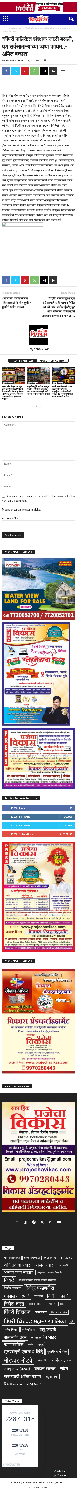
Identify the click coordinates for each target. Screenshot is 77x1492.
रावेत (64, 1368)
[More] (63, 71)
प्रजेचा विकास (11, 1329)
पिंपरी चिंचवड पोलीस (59, 1312)
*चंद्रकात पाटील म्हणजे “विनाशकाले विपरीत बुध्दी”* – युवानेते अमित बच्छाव (18, 302)
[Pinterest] (25, 71)
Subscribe (65, 834)
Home (5, 28)
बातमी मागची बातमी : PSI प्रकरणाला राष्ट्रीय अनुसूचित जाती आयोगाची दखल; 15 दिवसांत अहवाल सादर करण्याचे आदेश (62, 391)
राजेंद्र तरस (61, 1360)
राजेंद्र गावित (42, 1360)
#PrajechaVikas (32, 1258)
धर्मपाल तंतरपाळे (17, 1296)
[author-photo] (38, 335)
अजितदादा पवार (17, 1265)
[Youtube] (59, 1222)
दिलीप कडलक (12, 1288)
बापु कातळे (48, 1329)
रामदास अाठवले (17, 1369)
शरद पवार (33, 1384)
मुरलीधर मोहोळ (57, 1351)
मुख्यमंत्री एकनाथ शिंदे (23, 1351)
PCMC (66, 1258)
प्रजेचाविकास (28, 1329)
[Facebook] (6, 71)
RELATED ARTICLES (23, 360)
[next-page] (41, 406)
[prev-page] (36, 406)
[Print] (53, 71)
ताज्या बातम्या (16, 28)
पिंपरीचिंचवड (41, 1312)
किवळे (9, 1280)
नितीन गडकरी (58, 1296)
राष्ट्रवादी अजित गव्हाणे (22, 1376)
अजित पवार (43, 1265)
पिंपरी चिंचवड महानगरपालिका (35, 1321)
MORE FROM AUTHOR (53, 360)
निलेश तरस (14, 1304)
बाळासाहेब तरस (15, 1337)
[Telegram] (35, 1222)
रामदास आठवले (44, 1368)
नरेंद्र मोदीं (38, 1296)
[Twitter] (15, 71)
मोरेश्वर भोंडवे (18, 1360)
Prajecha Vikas (14, 60)
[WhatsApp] (34, 71)
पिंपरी (62, 1304)
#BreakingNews (12, 1258)
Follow (67, 816)
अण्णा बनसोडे (63, 1265)
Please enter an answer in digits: (21, 509)
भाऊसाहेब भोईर (43, 1337)
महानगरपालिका (13, 1344)
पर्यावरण (52, 1304)
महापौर (30, 1344)
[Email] (44, 71)
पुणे (71, 1321)
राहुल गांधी (52, 1376)
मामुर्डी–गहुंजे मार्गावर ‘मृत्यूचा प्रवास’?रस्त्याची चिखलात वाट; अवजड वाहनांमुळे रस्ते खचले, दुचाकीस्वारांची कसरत (38, 390)
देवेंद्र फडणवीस (40, 1288)
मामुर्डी (41, 1344)
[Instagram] (26, 1222)
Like (69, 808)
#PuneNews (50, 1258)
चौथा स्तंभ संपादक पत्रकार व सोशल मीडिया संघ (37, 1280)
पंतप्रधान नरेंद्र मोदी (37, 1304)
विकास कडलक (13, 1384)
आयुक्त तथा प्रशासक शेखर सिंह (49, 1272)
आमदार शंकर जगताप (18, 1272)
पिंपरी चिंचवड (17, 1312)
